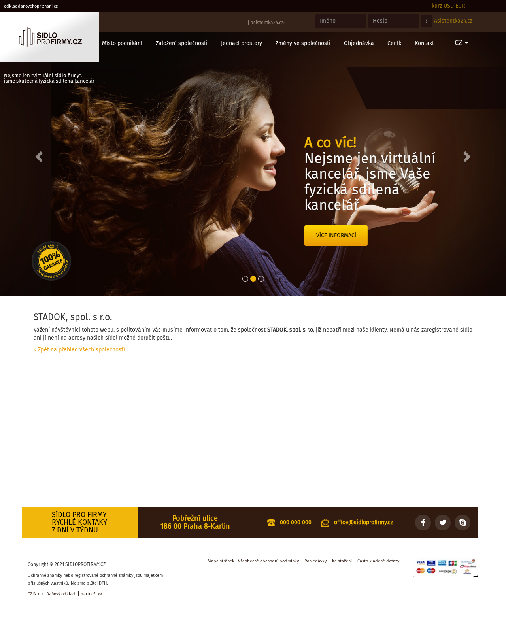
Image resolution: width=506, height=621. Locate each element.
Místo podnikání (122, 43)
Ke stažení (342, 561)
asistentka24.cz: (268, 22)
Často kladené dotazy (378, 561)
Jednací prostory (241, 43)
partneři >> (91, 593)
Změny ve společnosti (303, 43)
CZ (459, 42)
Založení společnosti (182, 43)
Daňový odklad (60, 593)
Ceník (394, 43)
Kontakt (424, 43)
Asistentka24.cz (453, 20)
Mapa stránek (221, 561)
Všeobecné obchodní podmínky (268, 561)
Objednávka (359, 43)
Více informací (285, 235)
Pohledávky (315, 561)
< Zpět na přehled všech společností (79, 349)
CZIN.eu (35, 593)
